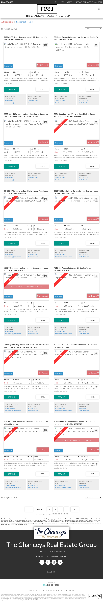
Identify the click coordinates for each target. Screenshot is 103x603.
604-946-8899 (10, 101)
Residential (21, 22)
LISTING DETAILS (11, 89)
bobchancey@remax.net (13, 103)
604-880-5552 (33, 101)
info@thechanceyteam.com (56, 556)
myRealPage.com (51, 585)
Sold (31, 22)
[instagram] (61, 562)
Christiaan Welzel (44, 590)
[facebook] (42, 562)
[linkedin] (48, 562)
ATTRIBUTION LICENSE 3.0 (65, 590)
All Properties (7, 22)
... (60, 509)
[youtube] (55, 562)
